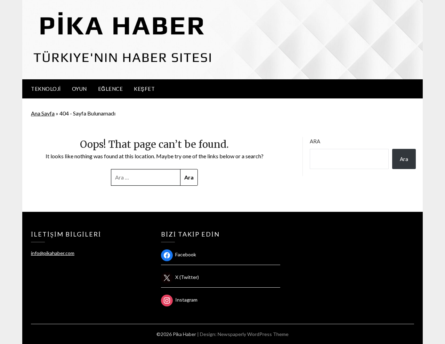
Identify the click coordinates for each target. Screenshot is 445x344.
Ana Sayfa (43, 113)
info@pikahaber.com (52, 253)
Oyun (79, 89)
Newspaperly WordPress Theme (253, 334)
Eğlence (110, 89)
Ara (315, 141)
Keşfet (144, 89)
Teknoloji (46, 89)
